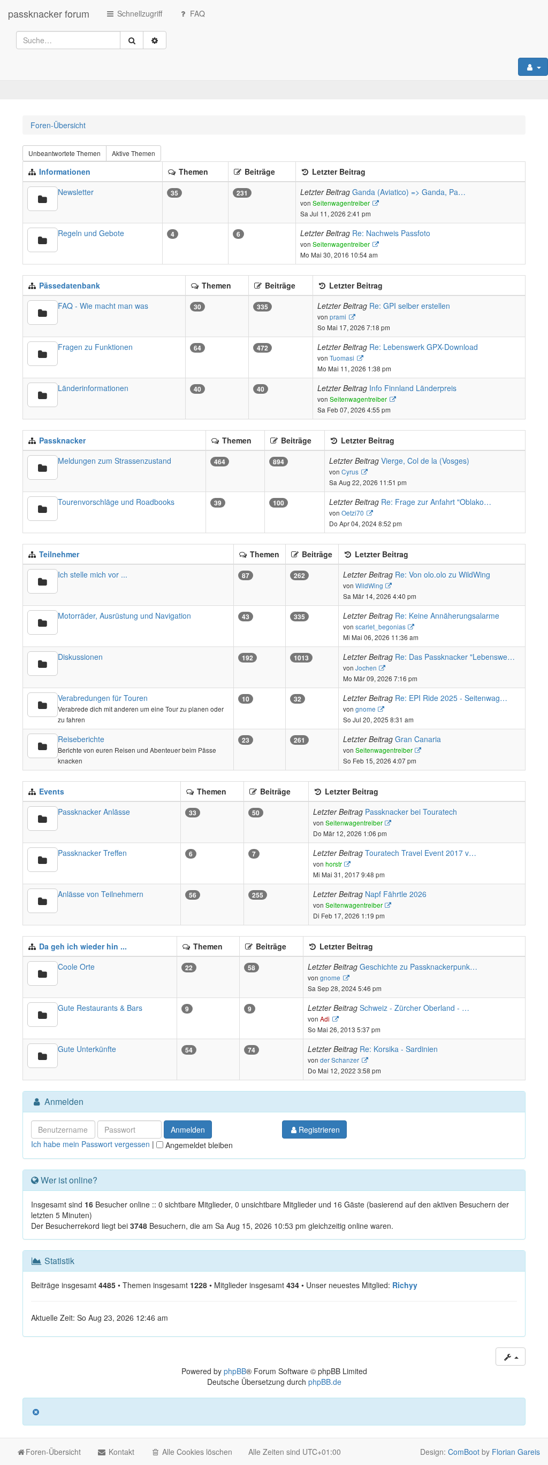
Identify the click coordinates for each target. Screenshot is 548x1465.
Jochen (366, 667)
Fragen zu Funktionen (95, 346)
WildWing (369, 585)
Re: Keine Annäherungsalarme (447, 615)
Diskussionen (80, 656)
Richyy (404, 1285)
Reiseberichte (81, 739)
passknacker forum (48, 13)
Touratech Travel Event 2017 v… (420, 852)
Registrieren (319, 1129)
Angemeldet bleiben (198, 1145)
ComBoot (464, 1451)
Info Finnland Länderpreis (412, 388)
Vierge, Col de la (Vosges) (425, 460)
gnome (365, 708)
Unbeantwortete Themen (64, 153)
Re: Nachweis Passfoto (391, 233)
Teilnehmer (59, 554)
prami (338, 316)
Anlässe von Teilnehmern (100, 894)
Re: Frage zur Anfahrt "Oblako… (436, 501)
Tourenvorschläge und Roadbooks (116, 501)
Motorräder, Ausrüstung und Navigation (124, 615)
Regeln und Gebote (91, 233)
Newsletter (76, 191)
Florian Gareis (516, 1451)
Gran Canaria (418, 739)
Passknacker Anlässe (94, 811)
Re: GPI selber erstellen (409, 305)
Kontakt (120, 1451)
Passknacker (62, 440)
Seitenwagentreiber (341, 202)
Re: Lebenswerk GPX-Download (423, 346)
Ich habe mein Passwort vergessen (90, 1144)
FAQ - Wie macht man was (103, 305)
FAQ (196, 13)
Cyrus (350, 471)
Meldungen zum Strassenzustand (114, 460)
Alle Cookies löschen (196, 1451)
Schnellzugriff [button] (138, 13)
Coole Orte (76, 966)
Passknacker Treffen (92, 852)
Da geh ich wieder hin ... (83, 946)
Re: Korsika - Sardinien (399, 1048)
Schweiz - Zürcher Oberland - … (414, 1007)
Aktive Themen (133, 153)
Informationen (64, 171)
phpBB (235, 1371)
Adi (325, 1018)
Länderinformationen (93, 388)
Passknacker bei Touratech (411, 811)
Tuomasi (342, 357)
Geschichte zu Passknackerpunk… (418, 966)
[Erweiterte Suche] (154, 40)
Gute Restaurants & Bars (100, 1007)
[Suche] (131, 40)
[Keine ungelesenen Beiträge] (42, 198)
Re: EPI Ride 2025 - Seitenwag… (451, 697)
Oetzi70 (352, 512)
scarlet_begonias (380, 626)
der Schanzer (339, 1059)
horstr (333, 863)
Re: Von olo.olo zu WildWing (442, 574)
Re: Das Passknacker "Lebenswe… (455, 656)
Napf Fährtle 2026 (396, 894)
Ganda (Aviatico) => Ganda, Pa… (409, 191)
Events (51, 791)
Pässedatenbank (69, 285)
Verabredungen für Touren (103, 697)
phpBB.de (324, 1381)
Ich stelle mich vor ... (92, 574)
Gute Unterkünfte (87, 1048)
